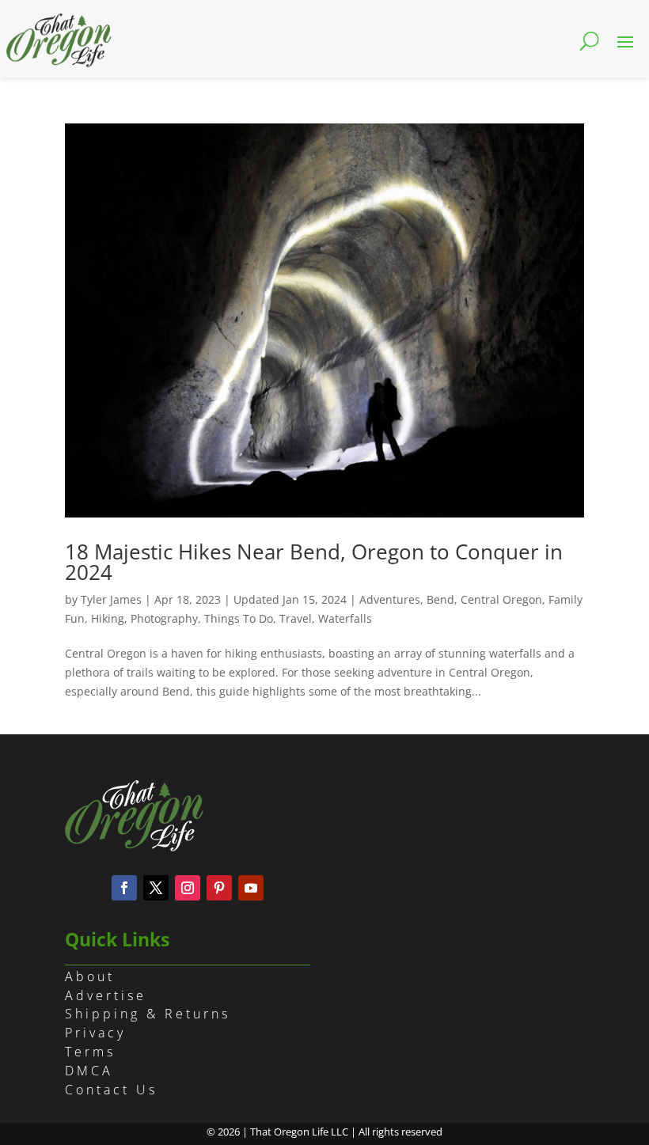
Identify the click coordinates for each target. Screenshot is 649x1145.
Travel (295, 618)
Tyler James (111, 599)
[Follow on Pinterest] (219, 887)
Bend (440, 599)
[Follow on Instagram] (187, 887)
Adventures (389, 599)
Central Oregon (501, 599)
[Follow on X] (156, 887)
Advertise (105, 995)
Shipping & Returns (147, 1013)
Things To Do (238, 618)
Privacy (95, 1032)
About (90, 976)
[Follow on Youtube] (251, 887)
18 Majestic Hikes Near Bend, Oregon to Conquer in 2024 (314, 561)
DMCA (89, 1070)
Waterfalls (345, 618)
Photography (164, 618)
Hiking (107, 618)
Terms (90, 1051)
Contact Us (111, 1089)
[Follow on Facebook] (124, 887)
